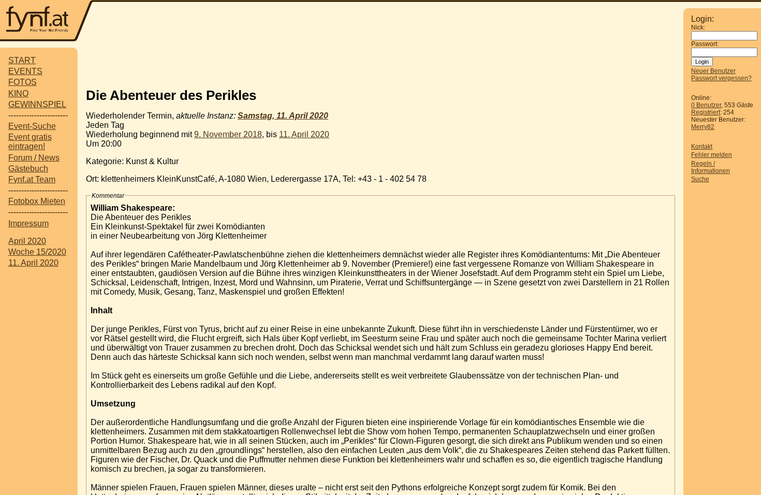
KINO (18, 93)
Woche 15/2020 (37, 252)
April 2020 (27, 241)
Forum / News (34, 157)
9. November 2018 (228, 134)
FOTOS (22, 82)
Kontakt (701, 146)
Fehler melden (711, 154)
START (22, 60)
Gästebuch (28, 168)
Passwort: (705, 44)
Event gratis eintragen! (30, 142)
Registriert (705, 112)
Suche (700, 179)
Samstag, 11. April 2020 (283, 115)
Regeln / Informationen (710, 167)
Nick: (698, 27)
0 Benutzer (706, 105)
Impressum (28, 223)
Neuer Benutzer (713, 71)
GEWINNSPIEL (37, 104)
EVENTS (25, 71)
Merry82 (702, 126)
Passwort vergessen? (721, 78)
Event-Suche (32, 126)
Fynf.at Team (31, 179)
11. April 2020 (33, 262)
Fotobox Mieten (36, 201)
